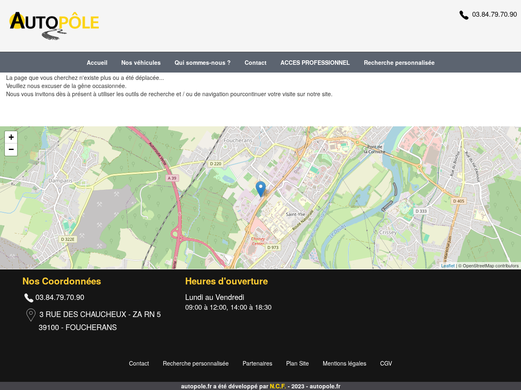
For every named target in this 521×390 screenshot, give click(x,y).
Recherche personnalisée (399, 62)
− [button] (11, 149)
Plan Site (297, 363)
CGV (386, 363)
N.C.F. (279, 386)
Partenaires (257, 363)
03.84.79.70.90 (494, 14)
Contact (256, 62)
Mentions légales (344, 363)
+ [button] (11, 137)
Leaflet (448, 265)
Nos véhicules (141, 62)
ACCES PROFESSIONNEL (315, 62)
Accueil (97, 62)
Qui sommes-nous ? (203, 62)
